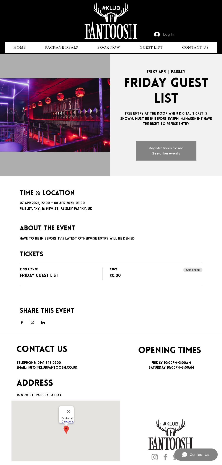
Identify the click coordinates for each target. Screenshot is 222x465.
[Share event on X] (32, 322)
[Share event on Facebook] (22, 322)
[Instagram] (154, 457)
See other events (166, 153)
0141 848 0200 (49, 363)
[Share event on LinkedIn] (43, 322)
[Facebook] (165, 457)
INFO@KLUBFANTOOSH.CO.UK (52, 368)
